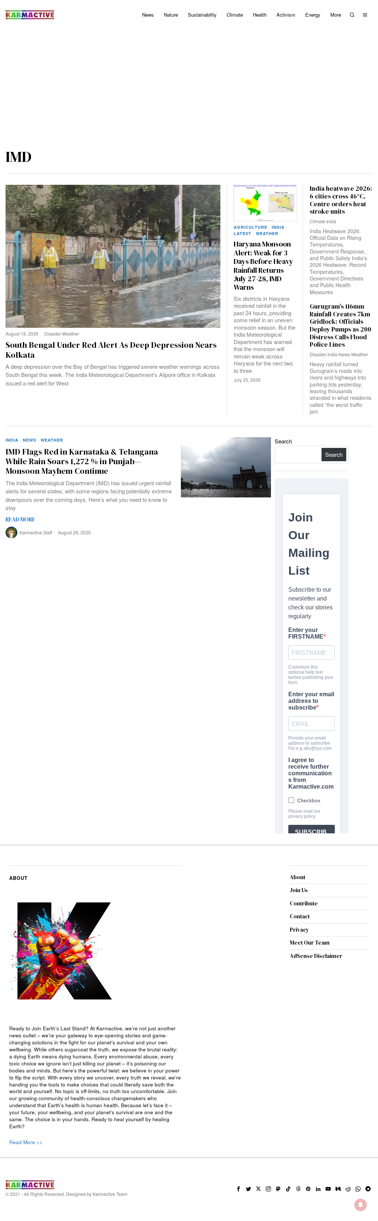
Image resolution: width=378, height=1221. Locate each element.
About (297, 877)
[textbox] (95, 1077)
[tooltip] (238, 1188)
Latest (242, 233)
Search (283, 441)
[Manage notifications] (361, 1205)
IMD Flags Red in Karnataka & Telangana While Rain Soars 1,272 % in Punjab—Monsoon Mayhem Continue (82, 461)
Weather (70, 333)
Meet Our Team (310, 942)
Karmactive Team (110, 1194)
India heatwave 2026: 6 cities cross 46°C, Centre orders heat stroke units (341, 200)
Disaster (52, 333)
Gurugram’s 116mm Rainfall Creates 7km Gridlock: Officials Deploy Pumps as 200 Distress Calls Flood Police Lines (340, 325)
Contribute (304, 903)
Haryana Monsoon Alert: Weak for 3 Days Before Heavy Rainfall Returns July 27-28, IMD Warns (263, 266)
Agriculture (250, 227)
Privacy (299, 929)
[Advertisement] (189, 85)
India (278, 227)
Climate (317, 221)
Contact (300, 916)
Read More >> (25, 1142)
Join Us (299, 890)
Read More (20, 519)
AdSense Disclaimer (316, 956)
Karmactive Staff (36, 532)
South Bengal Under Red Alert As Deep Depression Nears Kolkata (111, 350)
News (344, 354)
